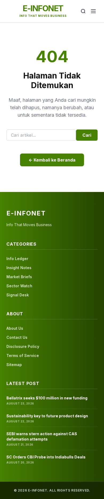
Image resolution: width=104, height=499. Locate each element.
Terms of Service (22, 355)
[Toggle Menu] (93, 11)
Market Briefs (19, 276)
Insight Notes (18, 267)
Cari (86, 135)
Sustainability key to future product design (47, 416)
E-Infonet (43, 8)
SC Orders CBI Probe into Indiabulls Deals (46, 457)
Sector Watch (19, 286)
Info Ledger (17, 258)
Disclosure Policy (22, 346)
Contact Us (16, 337)
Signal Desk (17, 295)
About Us (14, 328)
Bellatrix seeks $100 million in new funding (46, 398)
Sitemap (14, 364)
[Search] (83, 11)
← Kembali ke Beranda (52, 160)
